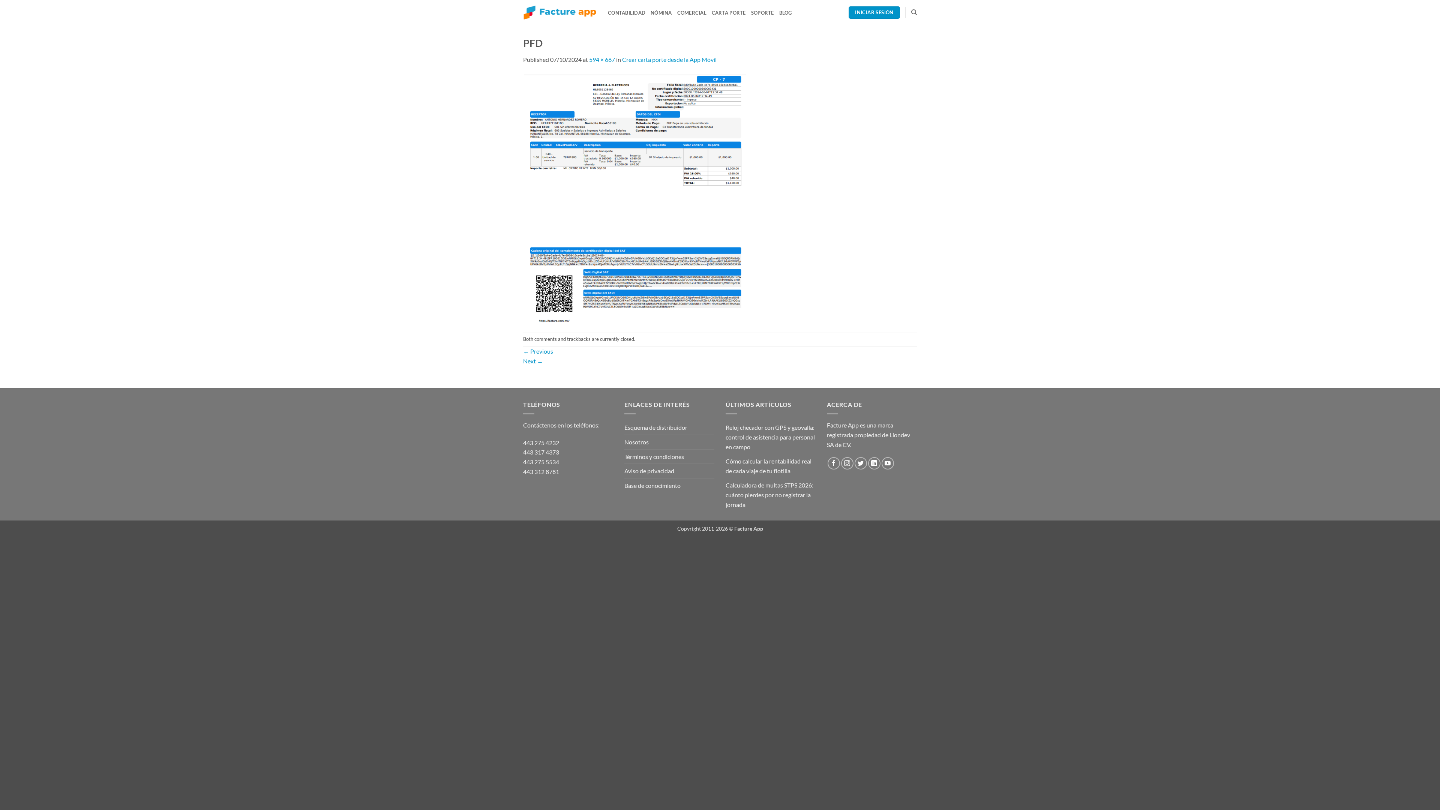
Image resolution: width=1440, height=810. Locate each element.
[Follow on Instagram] (847, 463)
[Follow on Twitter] (861, 463)
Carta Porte (729, 13)
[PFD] (634, 197)
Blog (785, 13)
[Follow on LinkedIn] (874, 463)
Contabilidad (626, 13)
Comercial (691, 13)
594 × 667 (602, 59)
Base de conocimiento (652, 485)
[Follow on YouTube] (888, 463)
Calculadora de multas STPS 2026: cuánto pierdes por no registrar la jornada (769, 495)
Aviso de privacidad (649, 470)
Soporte (762, 13)
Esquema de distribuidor (655, 427)
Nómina (661, 13)
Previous (538, 351)
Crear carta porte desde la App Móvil (669, 59)
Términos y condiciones (654, 456)
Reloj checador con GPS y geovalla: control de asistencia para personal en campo (770, 437)
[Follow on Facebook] (834, 463)
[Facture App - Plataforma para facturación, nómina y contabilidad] (560, 12)
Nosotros (636, 442)
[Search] (914, 12)
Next (533, 360)
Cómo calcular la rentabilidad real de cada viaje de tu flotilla (769, 466)
